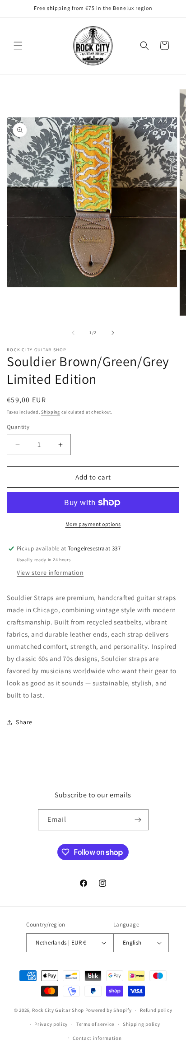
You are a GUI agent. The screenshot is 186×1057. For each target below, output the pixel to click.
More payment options (93, 524)
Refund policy (156, 1010)
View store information (50, 572)
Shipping (50, 412)
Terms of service (95, 1024)
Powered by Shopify (108, 1010)
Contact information (97, 1038)
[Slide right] (113, 333)
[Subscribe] (138, 819)
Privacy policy (51, 1024)
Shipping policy (141, 1024)
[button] (18, 46)
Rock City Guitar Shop (58, 1010)
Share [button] (24, 722)
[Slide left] (73, 333)
